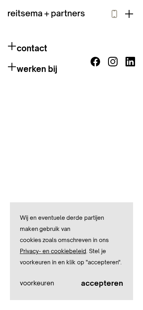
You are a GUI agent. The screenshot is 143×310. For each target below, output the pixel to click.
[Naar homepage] (46, 14)
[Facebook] (95, 61)
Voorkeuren (37, 283)
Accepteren (102, 283)
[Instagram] (113, 61)
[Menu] (129, 14)
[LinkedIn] (130, 61)
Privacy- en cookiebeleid (53, 251)
